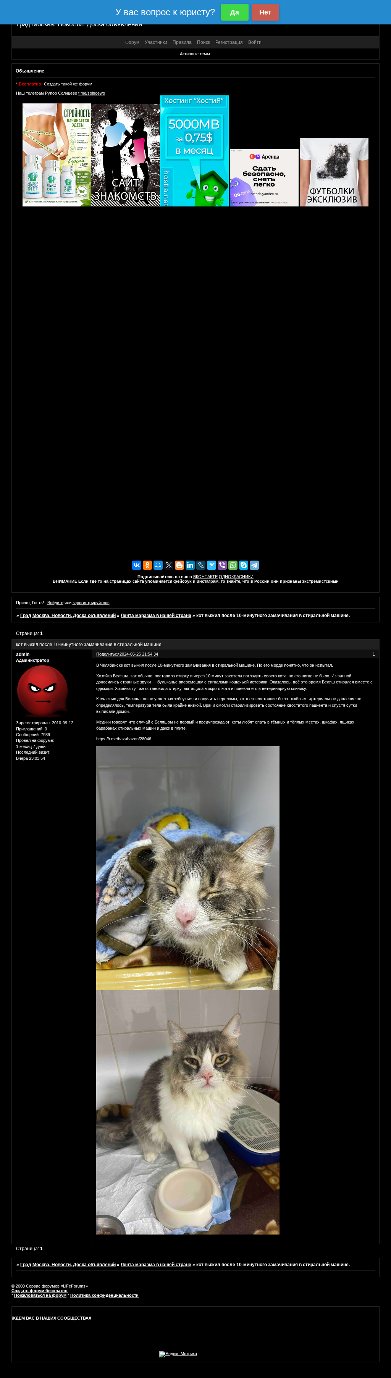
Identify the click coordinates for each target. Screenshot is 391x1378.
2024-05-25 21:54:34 (139, 654)
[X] (168, 565)
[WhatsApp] (233, 565)
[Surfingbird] (211, 565)
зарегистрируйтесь (91, 602)
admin (22, 654)
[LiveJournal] (200, 565)
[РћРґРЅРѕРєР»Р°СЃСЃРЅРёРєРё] (147, 565)
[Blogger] (179, 565)
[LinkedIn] (190, 565)
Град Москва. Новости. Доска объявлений (68, 615)
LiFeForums (74, 1286)
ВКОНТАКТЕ (205, 576)
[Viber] (222, 565)
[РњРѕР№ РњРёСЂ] (158, 565)
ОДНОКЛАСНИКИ (236, 576)
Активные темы (195, 54)
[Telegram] (254, 565)
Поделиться (108, 654)
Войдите (55, 602)
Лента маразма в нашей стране (156, 615)
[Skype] (243, 565)
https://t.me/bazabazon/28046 (123, 739)
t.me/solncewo (91, 93)
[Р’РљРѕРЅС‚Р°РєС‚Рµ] (136, 565)
